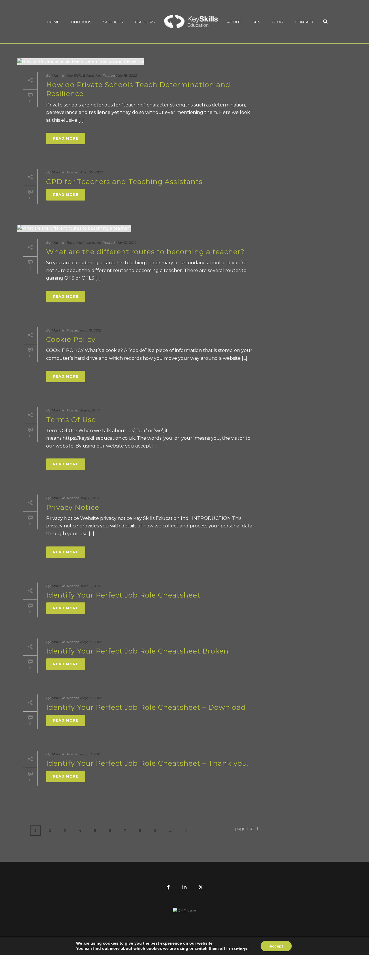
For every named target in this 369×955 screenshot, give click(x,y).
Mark (56, 75)
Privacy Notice (72, 507)
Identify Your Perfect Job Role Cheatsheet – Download (146, 707)
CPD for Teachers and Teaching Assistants (124, 181)
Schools (113, 22)
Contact (304, 22)
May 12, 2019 (126, 242)
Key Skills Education (83, 75)
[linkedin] (184, 887)
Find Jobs (81, 22)
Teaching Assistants (83, 242)
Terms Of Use (71, 419)
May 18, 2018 (90, 330)
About (234, 22)
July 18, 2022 (126, 75)
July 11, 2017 (89, 410)
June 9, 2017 (90, 586)
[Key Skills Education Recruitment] (191, 21)
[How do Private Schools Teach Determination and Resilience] (137, 61)
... (170, 830)
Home (53, 22)
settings (239, 949)
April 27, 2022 (91, 172)
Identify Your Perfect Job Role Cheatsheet (123, 595)
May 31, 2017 (90, 642)
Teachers (145, 22)
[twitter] (200, 887)
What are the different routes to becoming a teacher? (145, 252)
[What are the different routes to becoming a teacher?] (137, 228)
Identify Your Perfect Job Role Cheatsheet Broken (137, 651)
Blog (277, 22)
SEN (256, 22)
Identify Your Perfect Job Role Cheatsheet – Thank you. (147, 763)
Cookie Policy (70, 339)
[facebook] (168, 887)
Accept (276, 946)
